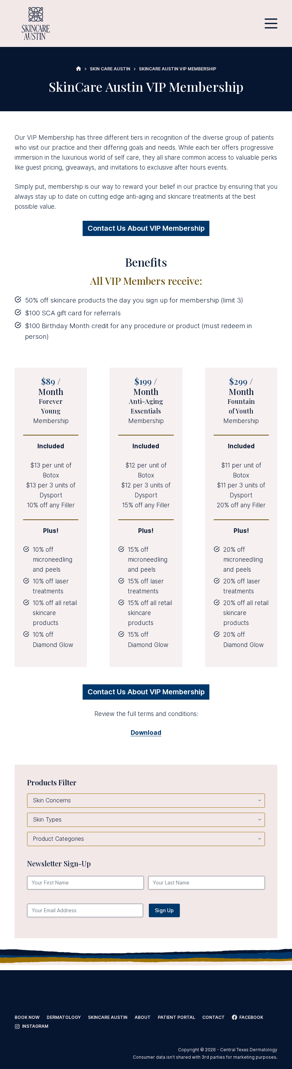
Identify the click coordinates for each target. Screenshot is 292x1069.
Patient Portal (176, 1017)
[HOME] (78, 68)
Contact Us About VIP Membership (146, 228)
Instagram (35, 1026)
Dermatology (64, 1017)
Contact (213, 1017)
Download (146, 732)
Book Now (27, 1017)
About (143, 1017)
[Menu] (271, 23)
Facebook (251, 1017)
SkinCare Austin (107, 1017)
